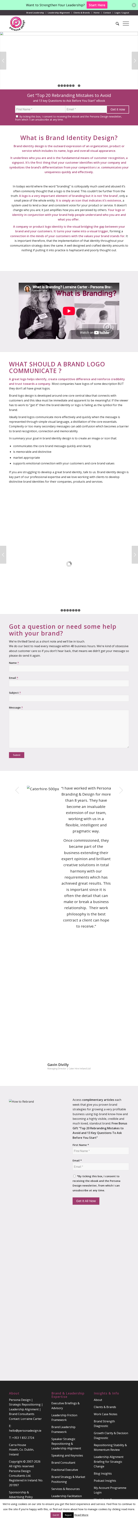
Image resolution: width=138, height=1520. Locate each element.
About (98, 1400)
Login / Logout (122, 12)
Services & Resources (65, 1489)
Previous (3, 61)
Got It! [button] (56, 1515)
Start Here (97, 5)
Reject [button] (68, 1515)
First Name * (81, 1145)
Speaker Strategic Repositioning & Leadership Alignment (66, 1443)
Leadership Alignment (59, 12)
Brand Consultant (63, 1463)
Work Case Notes (105, 1414)
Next (135, 61)
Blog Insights (103, 1473)
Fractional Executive (64, 1470)
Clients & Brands (81, 12)
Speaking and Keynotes (67, 1455)
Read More (81, 1515)
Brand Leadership (35, 12)
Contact (107, 12)
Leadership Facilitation (66, 1496)
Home (97, 12)
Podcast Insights (105, 1481)
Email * (77, 1160)
